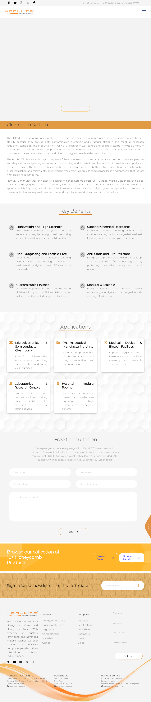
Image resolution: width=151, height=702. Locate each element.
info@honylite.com (91, 3)
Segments (48, 629)
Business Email (119, 633)
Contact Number (120, 643)
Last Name (117, 623)
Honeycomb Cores (53, 625)
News (81, 638)
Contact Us (84, 633)
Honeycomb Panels (53, 620)
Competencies (51, 633)
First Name (117, 613)
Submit (73, 531)
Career (46, 642)
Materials (47, 638)
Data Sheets (85, 629)
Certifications (85, 625)
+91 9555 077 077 (132, 3)
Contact (148, 526)
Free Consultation (74, 108)
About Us (83, 620)
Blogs (81, 642)
